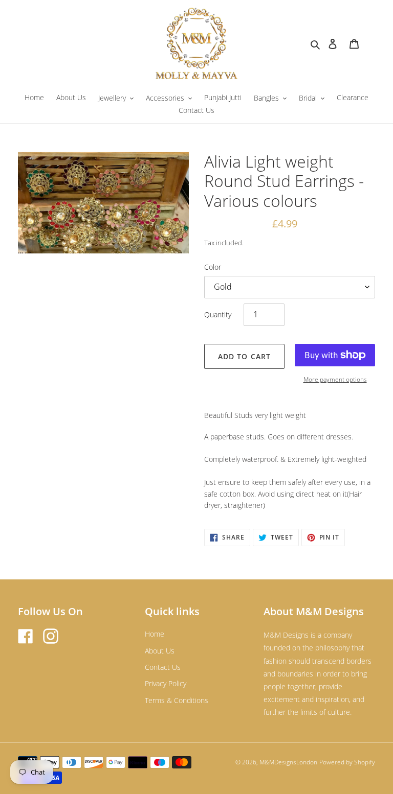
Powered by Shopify (347, 762)
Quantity (217, 314)
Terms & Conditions (176, 700)
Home (154, 634)
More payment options (335, 379)
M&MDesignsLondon (288, 762)
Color (212, 267)
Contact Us (163, 667)
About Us (159, 651)
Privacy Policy (165, 683)
